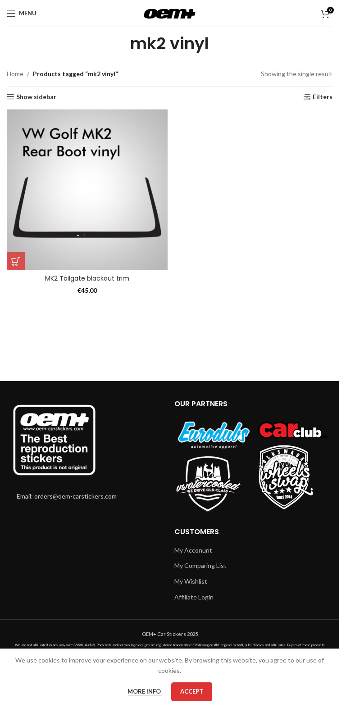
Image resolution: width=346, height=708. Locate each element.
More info (144, 691)
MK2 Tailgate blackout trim (87, 278)
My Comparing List (200, 565)
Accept (191, 691)
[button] (16, 261)
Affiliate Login (194, 597)
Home (15, 73)
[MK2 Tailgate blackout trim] (87, 189)
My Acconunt (193, 550)
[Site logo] (170, 12)
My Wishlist (190, 581)
